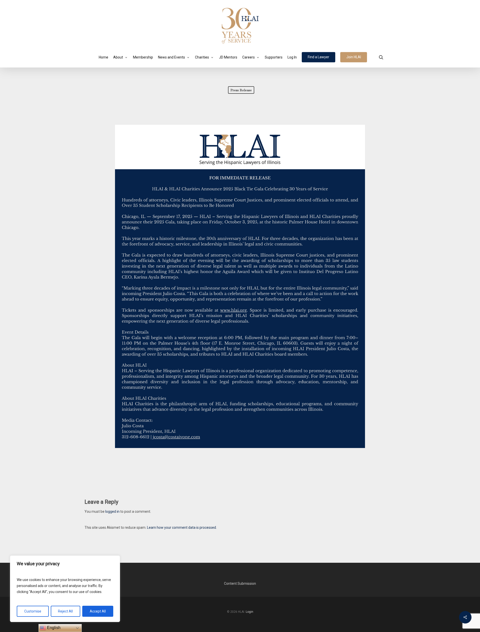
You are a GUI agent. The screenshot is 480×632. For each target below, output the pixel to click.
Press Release (241, 90)
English (53, 628)
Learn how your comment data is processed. (182, 528)
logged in (112, 512)
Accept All (98, 611)
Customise (32, 611)
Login (249, 612)
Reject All (65, 611)
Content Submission (240, 584)
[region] (65, 589)
